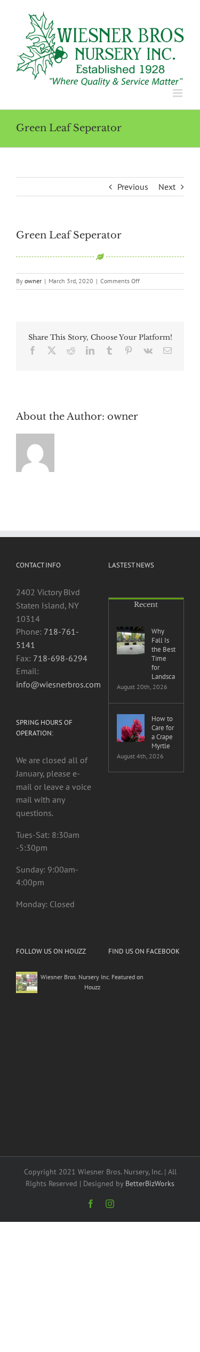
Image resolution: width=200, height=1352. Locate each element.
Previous (132, 186)
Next (166, 186)
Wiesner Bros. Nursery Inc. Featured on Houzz (92, 981)
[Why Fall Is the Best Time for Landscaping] (131, 640)
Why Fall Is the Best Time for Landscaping (163, 654)
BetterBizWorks (149, 1183)
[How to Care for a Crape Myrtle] (131, 728)
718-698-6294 (60, 658)
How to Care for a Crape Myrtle (162, 732)
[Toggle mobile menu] (178, 93)
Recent (146, 604)
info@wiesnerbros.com (58, 684)
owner (33, 281)
